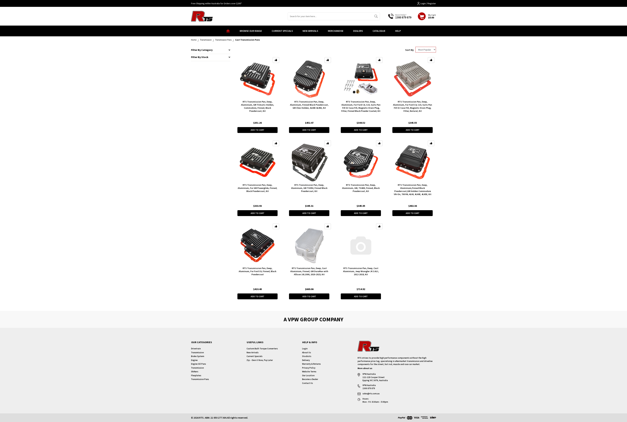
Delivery (306, 360)
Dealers (358, 30)
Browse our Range (251, 30)
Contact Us (307, 383)
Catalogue (379, 30)
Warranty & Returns (311, 364)
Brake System (197, 356)
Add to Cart (257, 129)
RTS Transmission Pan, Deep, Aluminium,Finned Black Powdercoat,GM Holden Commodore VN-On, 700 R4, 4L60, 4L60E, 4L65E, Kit (412, 189)
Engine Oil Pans (198, 364)
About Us (306, 352)
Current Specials (282, 30)
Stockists (306, 356)
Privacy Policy (308, 367)
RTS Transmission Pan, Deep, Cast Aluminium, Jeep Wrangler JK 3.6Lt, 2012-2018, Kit (361, 271)
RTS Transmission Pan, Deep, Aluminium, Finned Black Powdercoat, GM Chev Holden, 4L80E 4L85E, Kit (309, 104)
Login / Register (428, 3)
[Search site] (376, 16)
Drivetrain (196, 348)
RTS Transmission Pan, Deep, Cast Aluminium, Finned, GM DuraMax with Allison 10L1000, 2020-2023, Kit (309, 271)
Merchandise (335, 30)
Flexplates (196, 375)
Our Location (308, 375)
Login (304, 348)
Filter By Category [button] (202, 49)
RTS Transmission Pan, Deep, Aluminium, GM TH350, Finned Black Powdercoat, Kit (309, 188)
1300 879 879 (403, 17)
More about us (365, 368)
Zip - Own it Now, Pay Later (260, 360)
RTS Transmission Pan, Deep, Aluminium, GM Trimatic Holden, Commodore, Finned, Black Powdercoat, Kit (257, 106)
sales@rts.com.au (370, 393)
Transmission (197, 352)
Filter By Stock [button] (199, 57)
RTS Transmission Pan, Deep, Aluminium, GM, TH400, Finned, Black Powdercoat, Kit (361, 188)
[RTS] (202, 15)
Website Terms (309, 371)
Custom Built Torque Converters (262, 348)
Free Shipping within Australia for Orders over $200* (216, 3)
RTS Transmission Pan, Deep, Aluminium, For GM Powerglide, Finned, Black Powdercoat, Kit (257, 188)
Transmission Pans (200, 379)
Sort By (409, 49)
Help (398, 30)
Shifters (194, 371)
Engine (194, 360)
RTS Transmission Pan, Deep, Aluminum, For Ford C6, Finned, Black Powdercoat (257, 271)
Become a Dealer (310, 379)
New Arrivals (310, 30)
